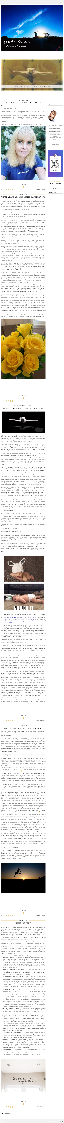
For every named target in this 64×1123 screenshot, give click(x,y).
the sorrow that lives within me (23, 103)
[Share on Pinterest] (11, 189)
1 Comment (42, 400)
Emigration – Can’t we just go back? (23, 728)
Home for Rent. (23, 923)
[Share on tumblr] (12, 189)
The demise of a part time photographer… (23, 408)
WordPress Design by (55, 1121)
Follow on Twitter (56, 183)
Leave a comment (41, 189)
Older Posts (7, 1113)
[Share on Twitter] (8, 189)
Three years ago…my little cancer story (23, 197)
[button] (62, 2)
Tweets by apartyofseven (55, 181)
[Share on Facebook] (6, 189)
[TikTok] (2, 2)
